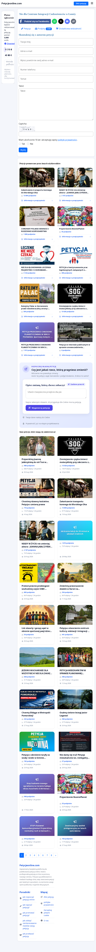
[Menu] (91, 3)
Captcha (22, 123)
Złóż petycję (81, 3)
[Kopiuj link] (73, 21)
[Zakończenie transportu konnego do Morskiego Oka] (37, 185)
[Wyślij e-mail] (67, 21)
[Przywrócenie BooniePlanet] (75, 222)
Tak (23, 143)
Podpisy (44, 28)
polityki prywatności (67, 139)
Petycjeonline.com (12, 3)
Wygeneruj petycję (41, 408)
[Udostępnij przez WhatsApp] (54, 21)
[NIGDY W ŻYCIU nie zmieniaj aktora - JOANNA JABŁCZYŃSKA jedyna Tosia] (75, 185)
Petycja (27, 28)
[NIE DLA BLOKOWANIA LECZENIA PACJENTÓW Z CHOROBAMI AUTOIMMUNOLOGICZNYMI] (37, 263)
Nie (31, 143)
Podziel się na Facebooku (36, 21)
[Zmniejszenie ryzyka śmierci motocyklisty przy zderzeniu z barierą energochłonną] (75, 301)
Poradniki (25, 892)
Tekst (21, 86)
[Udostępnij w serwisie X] (61, 21)
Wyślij (23, 150)
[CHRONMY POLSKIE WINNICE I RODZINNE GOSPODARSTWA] (37, 224)
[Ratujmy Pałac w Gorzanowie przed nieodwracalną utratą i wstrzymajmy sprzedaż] (37, 301)
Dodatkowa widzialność (70, 28)
